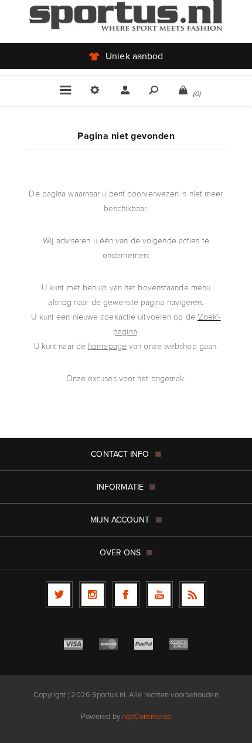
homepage (107, 345)
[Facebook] (126, 594)
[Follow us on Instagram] (92, 594)
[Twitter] (59, 594)
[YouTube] (159, 594)
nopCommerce (146, 716)
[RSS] (193, 594)
